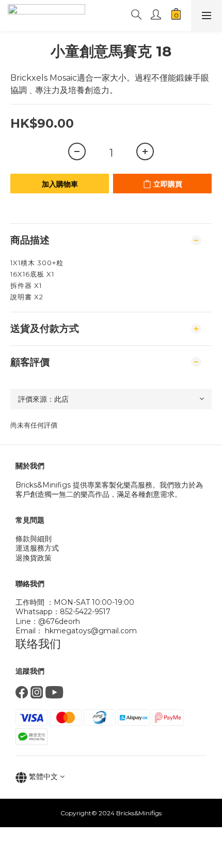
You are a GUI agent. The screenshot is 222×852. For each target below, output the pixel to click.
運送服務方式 (37, 548)
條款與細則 (33, 538)
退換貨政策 (33, 557)
